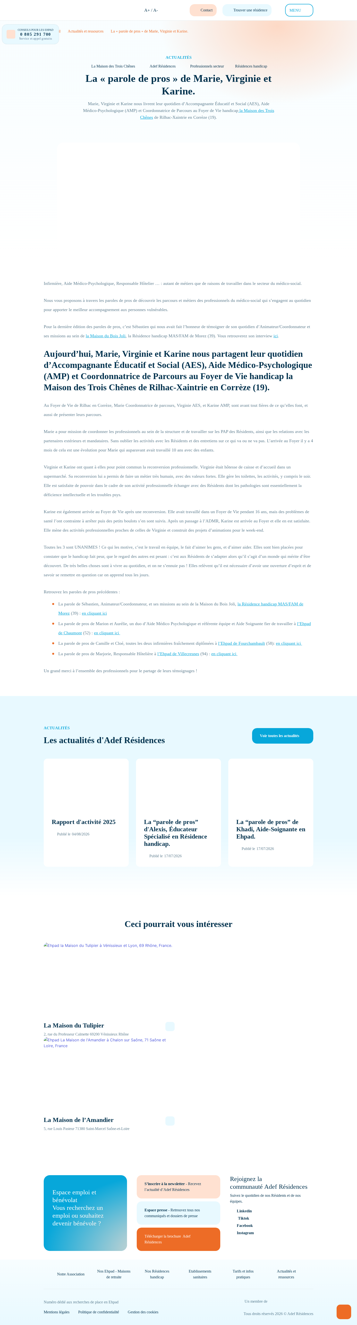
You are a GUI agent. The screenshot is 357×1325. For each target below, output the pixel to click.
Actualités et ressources (286, 1274)
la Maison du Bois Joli (106, 335)
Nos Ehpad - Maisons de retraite (113, 1274)
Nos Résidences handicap (157, 1274)
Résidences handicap (251, 66)
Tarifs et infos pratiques (243, 1274)
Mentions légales (56, 1312)
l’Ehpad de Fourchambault (241, 643)
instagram (245, 1233)
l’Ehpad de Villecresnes (178, 653)
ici (275, 335)
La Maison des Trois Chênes (113, 66)
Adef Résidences (163, 66)
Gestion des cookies (143, 1312)
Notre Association (71, 1274)
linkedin (244, 1211)
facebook (245, 1225)
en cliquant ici (94, 613)
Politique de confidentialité (98, 1312)
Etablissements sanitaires (200, 1274)
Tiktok (243, 1218)
